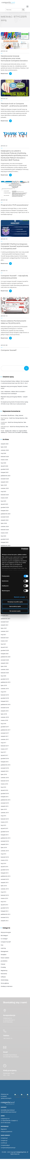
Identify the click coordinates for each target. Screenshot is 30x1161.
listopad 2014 (4, 835)
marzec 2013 (4, 898)
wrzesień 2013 (5, 879)
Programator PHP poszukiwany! (14, 205)
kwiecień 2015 (5, 819)
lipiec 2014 (4, 847)
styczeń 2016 (4, 790)
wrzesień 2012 (5, 917)
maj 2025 (3, 491)
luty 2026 (3, 463)
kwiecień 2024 (5, 529)
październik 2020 (5, 656)
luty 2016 (3, 787)
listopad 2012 (4, 911)
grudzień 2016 (5, 758)
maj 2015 (3, 815)
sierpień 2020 (4, 663)
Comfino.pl (4, 1143)
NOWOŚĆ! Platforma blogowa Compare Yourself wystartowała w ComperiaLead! (15, 246)
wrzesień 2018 (5, 707)
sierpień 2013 (4, 882)
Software (3, 977)
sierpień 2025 (4, 482)
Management (4, 951)
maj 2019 (3, 692)
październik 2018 (5, 704)
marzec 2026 (4, 459)
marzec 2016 (4, 784)
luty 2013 (3, 901)
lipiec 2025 (4, 485)
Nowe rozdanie (5, 957)
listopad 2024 (4, 510)
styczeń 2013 (4, 904)
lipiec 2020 (4, 666)
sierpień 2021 (4, 625)
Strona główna (5, 983)
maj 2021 (3, 634)
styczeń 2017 (4, 755)
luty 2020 (3, 676)
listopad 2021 (4, 615)
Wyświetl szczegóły (19, 597)
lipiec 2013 (4, 885)
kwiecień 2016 (5, 781)
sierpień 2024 (4, 520)
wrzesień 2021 (5, 622)
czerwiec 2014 (5, 850)
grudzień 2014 (5, 831)
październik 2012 (5, 914)
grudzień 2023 (5, 539)
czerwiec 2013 (5, 889)
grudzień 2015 (5, 793)
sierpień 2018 (4, 711)
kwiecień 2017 (5, 746)
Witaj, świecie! (19, 415)
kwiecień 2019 (5, 695)
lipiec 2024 (4, 523)
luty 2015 (3, 825)
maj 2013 (3, 892)
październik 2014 (5, 838)
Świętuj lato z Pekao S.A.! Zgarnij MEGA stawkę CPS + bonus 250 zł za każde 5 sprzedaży (14, 431)
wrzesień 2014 (5, 841)
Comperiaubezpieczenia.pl (8, 1147)
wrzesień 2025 (5, 478)
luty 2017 (3, 752)
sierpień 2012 (4, 920)
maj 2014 (3, 854)
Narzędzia (3, 954)
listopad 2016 (4, 761)
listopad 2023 (4, 542)
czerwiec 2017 (5, 739)
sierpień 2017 (4, 736)
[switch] (26, 581)
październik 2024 (5, 513)
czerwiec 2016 (5, 777)
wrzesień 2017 (5, 733)
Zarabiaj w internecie (6, 986)
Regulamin (4, 1129)
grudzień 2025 (5, 469)
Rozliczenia (4, 973)
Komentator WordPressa (7, 415)
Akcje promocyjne (6, 932)
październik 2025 (5, 475)
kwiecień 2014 (5, 857)
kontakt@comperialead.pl (8, 1110)
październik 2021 (5, 618)
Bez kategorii (4, 935)
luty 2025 (3, 501)
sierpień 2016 (4, 771)
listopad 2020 (4, 653)
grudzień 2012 (5, 908)
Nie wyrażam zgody (15, 611)
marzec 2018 (4, 720)
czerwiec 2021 (5, 631)
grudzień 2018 (5, 698)
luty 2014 (3, 863)
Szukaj (26, 368)
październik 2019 (5, 682)
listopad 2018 (4, 701)
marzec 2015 (4, 822)
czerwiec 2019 (5, 688)
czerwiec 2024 (5, 526)
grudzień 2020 (5, 650)
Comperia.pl (4, 1138)
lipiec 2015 (4, 809)
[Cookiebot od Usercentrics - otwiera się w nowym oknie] (21, 549)
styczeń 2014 (4, 866)
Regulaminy (4, 970)
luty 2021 (3, 644)
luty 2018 (3, 723)
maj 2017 (3, 742)
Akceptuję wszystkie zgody (15, 601)
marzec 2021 (4, 641)
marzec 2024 (4, 533)
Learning (3, 948)
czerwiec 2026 (5, 450)
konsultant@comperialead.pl (8, 1112)
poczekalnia (4, 961)
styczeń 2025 (4, 504)
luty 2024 (3, 536)
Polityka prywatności (6, 1131)
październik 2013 (5, 876)
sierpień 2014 (4, 844)
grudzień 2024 (5, 507)
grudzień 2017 (5, 726)
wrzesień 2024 (5, 517)
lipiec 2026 (4, 447)
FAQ (2, 945)
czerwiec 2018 (5, 717)
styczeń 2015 (4, 828)
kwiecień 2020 (5, 672)
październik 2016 (5, 765)
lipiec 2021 (4, 628)
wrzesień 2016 (5, 768)
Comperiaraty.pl (5, 1145)
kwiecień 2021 (5, 637)
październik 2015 (5, 800)
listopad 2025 (4, 472)
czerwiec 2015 (5, 812)
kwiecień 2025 (5, 494)
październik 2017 (5, 730)
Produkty (3, 967)
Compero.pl (4, 1140)
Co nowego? (4, 938)
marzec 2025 (4, 498)
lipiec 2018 (4, 714)
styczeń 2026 (4, 466)
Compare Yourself (8, 350)
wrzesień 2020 (5, 660)
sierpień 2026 (4, 444)
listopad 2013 (4, 873)
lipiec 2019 (4, 685)
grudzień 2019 (5, 679)
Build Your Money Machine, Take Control (14, 418)
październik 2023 (5, 545)
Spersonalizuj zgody (15, 606)
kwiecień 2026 (5, 456)
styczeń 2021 (4, 647)
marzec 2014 (4, 860)
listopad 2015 (4, 796)
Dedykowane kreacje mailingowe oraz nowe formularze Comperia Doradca (14, 58)
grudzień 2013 (5, 870)
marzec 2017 (4, 749)
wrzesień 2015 (5, 803)
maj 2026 (3, 453)
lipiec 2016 (4, 774)
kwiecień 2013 (5, 895)
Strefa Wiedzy (4, 980)
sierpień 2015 (4, 806)
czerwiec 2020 (5, 669)
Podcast (3, 964)
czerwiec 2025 (5, 488)
